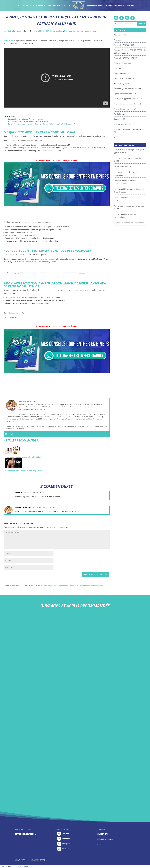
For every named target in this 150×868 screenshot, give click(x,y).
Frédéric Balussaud (14, 31)
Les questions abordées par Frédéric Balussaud (25, 119)
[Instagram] (12, 434)
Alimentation (119, 35)
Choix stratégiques (56, 31)
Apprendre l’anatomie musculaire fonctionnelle (75, 706)
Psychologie (118, 114)
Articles (65, 5)
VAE (115, 137)
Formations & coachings (33, 5)
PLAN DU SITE (102, 834)
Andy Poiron (8, 41)
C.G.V (99, 844)
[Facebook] (9, 434)
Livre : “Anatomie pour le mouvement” (75, 640)
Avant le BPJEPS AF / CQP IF (124, 58)
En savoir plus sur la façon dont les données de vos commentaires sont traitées (73, 586)
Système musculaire (121, 124)
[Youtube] (6, 434)
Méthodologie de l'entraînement (126, 88)
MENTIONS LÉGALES (105, 839)
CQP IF (116, 68)
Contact (130, 5)
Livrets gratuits (53, 5)
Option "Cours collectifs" (123, 94)
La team (108, 5)
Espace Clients (119, 5)
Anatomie (117, 40)
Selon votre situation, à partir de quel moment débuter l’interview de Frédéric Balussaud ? (41, 124)
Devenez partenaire (95, 5)
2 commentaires (91, 31)
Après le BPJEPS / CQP (41, 31)
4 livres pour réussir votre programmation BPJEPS (75, 673)
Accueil (18, 5)
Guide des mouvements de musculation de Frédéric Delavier (75, 739)
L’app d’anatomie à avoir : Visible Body (75, 804)
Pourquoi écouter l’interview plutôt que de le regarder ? (28, 121)
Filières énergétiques (121, 83)
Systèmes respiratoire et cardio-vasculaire (129, 129)
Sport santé (118, 119)
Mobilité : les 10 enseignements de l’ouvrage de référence (75, 771)
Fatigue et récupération (122, 78)
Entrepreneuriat (120, 73)
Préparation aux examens (73, 31)
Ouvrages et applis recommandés (126, 99)
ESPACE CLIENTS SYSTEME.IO (26, 834)
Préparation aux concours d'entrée (127, 104)
